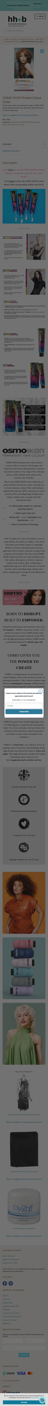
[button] (42, 1400)
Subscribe (24, 711)
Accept (24, 1402)
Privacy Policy (34, 1397)
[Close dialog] (41, 691)
